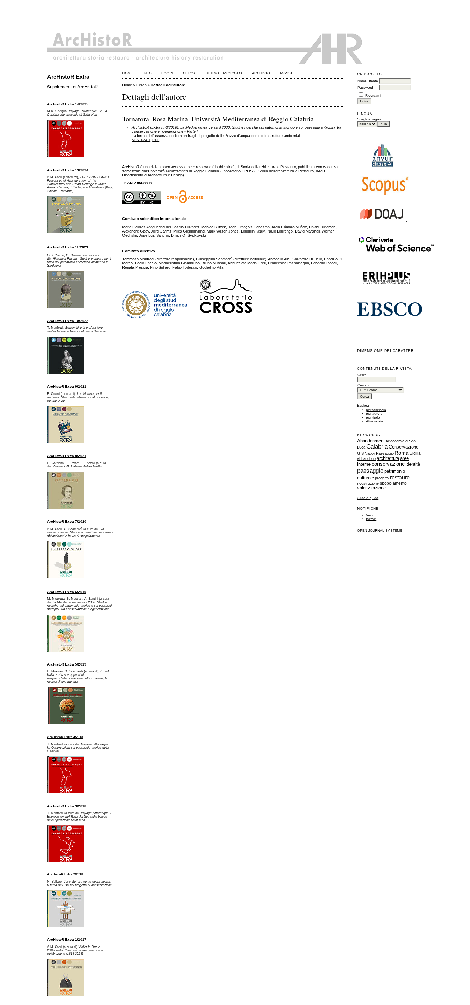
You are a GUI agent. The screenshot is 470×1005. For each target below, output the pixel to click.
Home (127, 73)
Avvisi (286, 73)
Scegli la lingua (369, 119)
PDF (155, 140)
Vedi (369, 515)
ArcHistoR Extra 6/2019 (66, 592)
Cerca (189, 73)
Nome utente (367, 81)
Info (147, 73)
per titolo (373, 417)
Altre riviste (374, 421)
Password (365, 87)
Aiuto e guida (367, 498)
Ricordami (373, 95)
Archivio (261, 73)
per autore (374, 413)
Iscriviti (371, 519)
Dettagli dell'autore (168, 85)
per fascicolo (376, 410)
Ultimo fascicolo (224, 73)
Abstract (141, 140)
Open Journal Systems (379, 530)
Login (167, 73)
